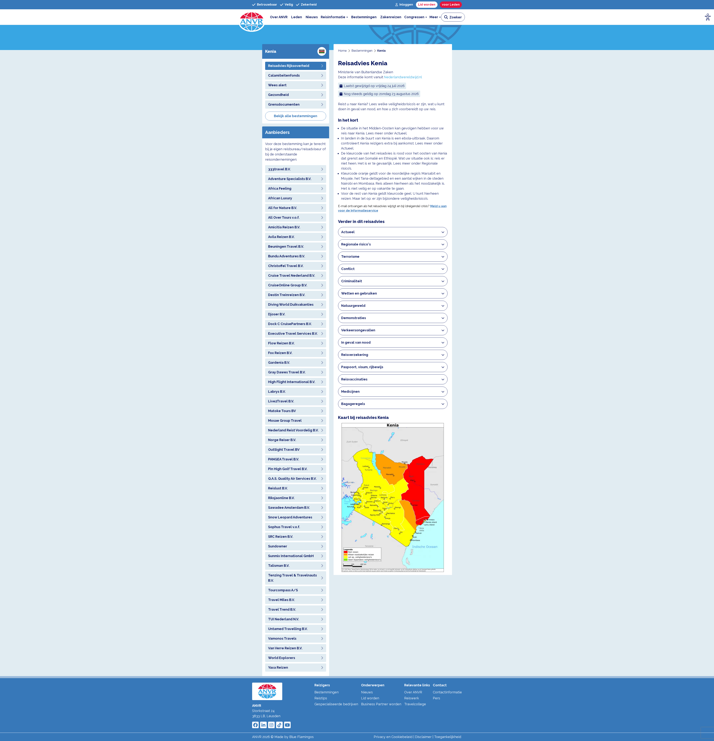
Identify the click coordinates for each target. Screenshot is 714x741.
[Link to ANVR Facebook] (255, 725)
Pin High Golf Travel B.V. (287, 469)
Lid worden (370, 698)
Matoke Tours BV (282, 411)
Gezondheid (278, 95)
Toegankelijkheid (447, 737)
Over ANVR (413, 692)
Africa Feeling (279, 188)
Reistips (320, 698)
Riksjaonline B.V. (281, 498)
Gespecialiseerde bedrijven (336, 704)
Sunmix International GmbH (291, 556)
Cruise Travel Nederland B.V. (291, 275)
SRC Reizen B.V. (280, 537)
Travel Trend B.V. (282, 609)
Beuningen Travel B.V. (286, 246)
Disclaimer (423, 737)
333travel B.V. (279, 169)
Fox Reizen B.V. (280, 353)
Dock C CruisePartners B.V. (290, 324)
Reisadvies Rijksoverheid (288, 66)
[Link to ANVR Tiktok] (279, 725)
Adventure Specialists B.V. (289, 179)
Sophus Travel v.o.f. (284, 527)
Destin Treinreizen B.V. (286, 295)
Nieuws (367, 692)
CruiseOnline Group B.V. (287, 285)
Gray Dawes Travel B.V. (286, 372)
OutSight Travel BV (284, 449)
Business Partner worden (381, 704)
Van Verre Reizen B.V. (285, 648)
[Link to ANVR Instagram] (271, 725)
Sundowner (277, 546)
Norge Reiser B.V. (282, 440)
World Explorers (281, 658)
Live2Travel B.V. (281, 401)
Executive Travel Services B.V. (293, 333)
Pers (436, 698)
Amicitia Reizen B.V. (284, 227)
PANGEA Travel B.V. (283, 459)
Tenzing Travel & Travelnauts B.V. (292, 577)
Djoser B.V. (276, 314)
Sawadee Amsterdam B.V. (289, 507)
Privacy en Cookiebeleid (393, 737)
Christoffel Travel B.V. (285, 266)
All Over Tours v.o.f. (283, 217)
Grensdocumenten (284, 104)
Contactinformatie (447, 692)
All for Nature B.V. (282, 208)
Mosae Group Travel (285, 420)
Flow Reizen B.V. (281, 343)
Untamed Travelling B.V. (288, 629)
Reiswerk (411, 698)
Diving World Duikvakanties (290, 304)
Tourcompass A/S (283, 590)
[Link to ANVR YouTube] (287, 725)
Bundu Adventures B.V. (286, 256)
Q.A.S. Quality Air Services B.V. (292, 478)
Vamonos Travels (282, 638)
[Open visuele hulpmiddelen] (708, 17)
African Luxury (280, 198)
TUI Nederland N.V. (283, 619)
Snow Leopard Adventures (290, 517)
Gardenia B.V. (279, 362)
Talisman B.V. (278, 566)
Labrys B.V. (277, 391)
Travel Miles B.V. (281, 600)
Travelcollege (415, 704)
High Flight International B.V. (291, 382)
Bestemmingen (326, 692)
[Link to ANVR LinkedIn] (263, 725)
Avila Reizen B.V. (281, 237)
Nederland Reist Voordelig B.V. (293, 430)
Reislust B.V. (278, 488)
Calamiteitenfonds (284, 75)
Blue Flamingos (301, 737)
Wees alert (277, 85)
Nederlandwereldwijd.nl (403, 77)
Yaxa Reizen (278, 667)
